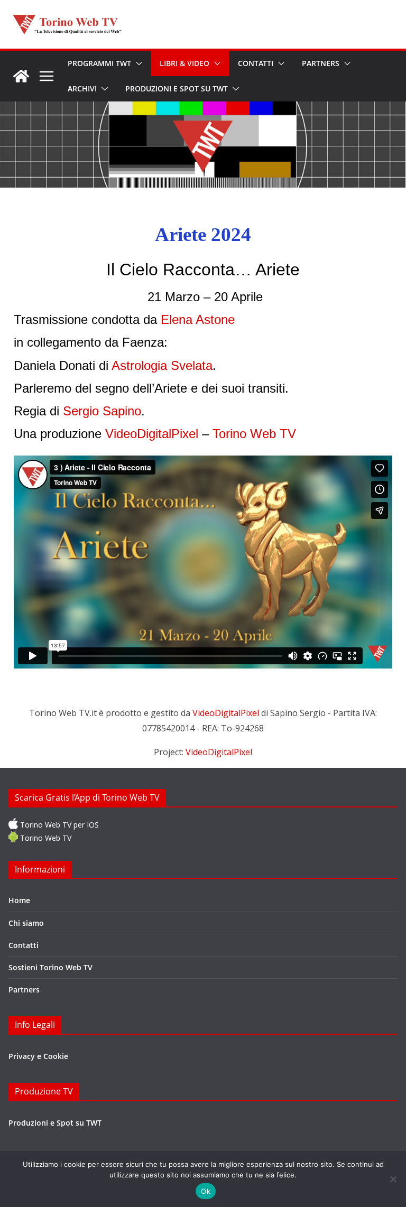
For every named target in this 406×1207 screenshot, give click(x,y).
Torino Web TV (44, 838)
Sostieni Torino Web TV (50, 967)
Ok (205, 1191)
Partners (320, 63)
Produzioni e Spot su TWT (176, 88)
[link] (198, 319)
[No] (392, 1179)
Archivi (82, 88)
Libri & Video (184, 63)
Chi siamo (26, 923)
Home (19, 900)
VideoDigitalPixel (226, 713)
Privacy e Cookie (38, 1056)
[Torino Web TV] (21, 76)
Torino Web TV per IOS (58, 825)
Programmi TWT (99, 63)
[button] (137, 63)
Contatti (255, 63)
